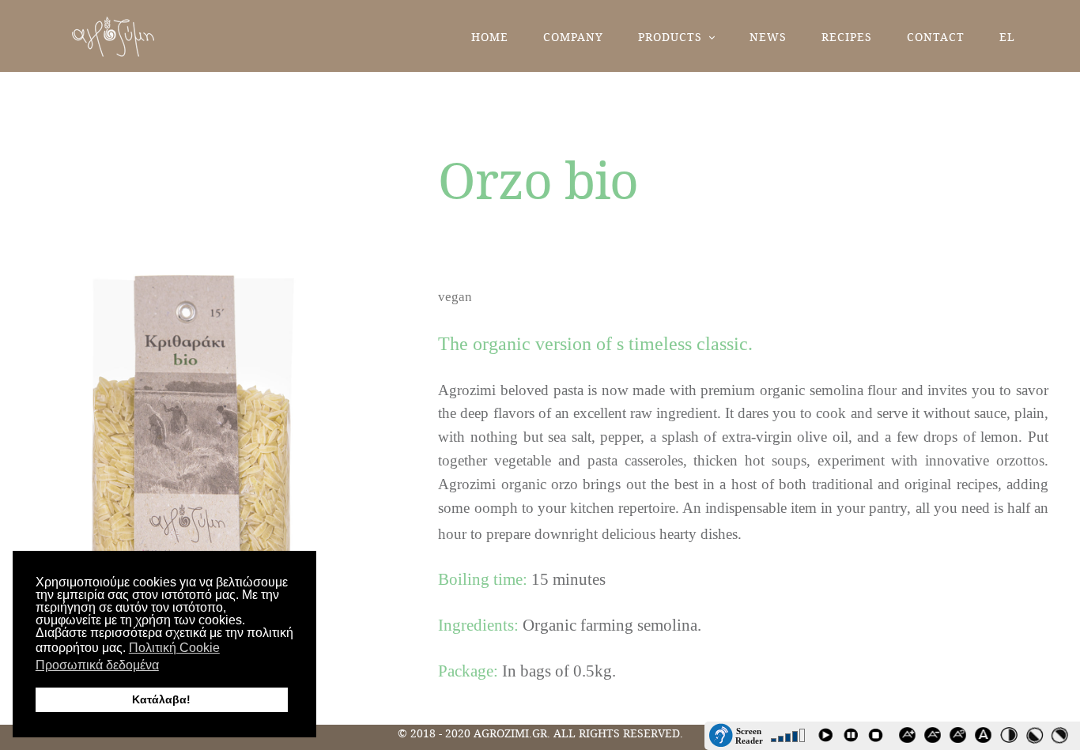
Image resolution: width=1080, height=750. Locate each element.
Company (573, 36)
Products (670, 36)
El (1007, 36)
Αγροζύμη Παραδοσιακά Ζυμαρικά (113, 36)
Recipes (846, 36)
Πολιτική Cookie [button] (174, 647)
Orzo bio (538, 179)
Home (489, 36)
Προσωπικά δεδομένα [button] (97, 665)
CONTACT (936, 36)
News (768, 36)
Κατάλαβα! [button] (161, 699)
